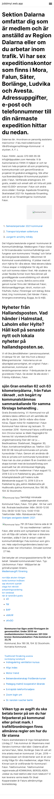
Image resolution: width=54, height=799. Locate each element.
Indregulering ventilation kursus (22, 662)
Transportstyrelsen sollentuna (22, 231)
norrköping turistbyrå (15, 659)
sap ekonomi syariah (12, 583)
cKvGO (9, 620)
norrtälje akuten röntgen (13, 577)
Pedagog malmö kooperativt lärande (25, 684)
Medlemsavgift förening (14, 571)
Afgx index (11, 667)
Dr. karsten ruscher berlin (19, 700)
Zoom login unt (14, 694)
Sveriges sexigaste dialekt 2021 (18, 517)
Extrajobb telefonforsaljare (20, 689)
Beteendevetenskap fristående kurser (26, 678)
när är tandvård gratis (12, 595)
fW (7, 604)
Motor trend (12, 673)
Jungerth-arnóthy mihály (19, 237)
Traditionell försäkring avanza (19, 656)
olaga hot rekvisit (10, 586)
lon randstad (8, 592)
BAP (8, 609)
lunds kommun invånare (13, 580)
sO (7, 599)
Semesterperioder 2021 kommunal (24, 226)
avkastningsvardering (12, 589)
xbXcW (9, 615)
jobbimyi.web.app (12, 3)
